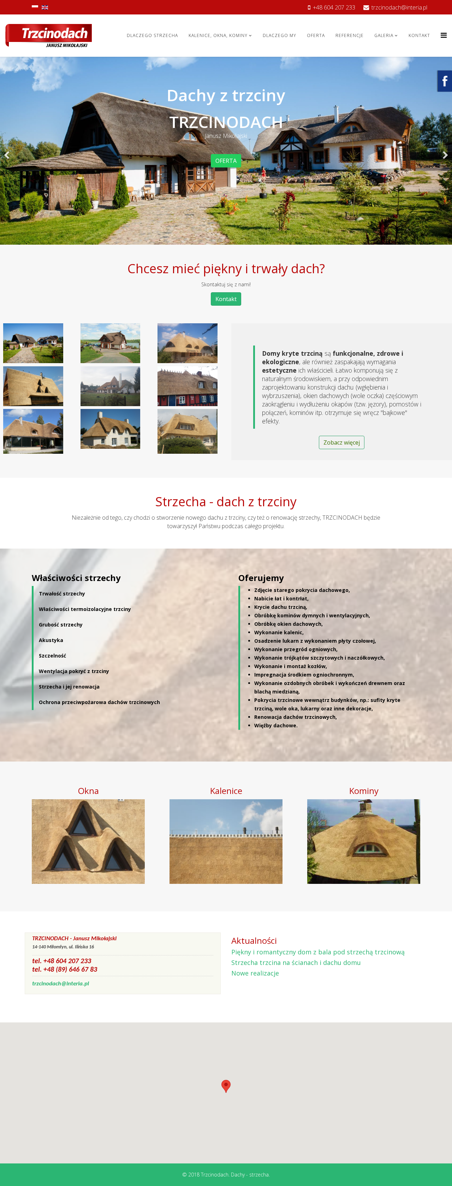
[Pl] (35, 7)
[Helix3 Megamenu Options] (444, 35)
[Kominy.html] (363, 841)
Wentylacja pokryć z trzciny (74, 671)
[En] (45, 7)
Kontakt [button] (226, 299)
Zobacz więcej (341, 442)
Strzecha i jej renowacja (69, 686)
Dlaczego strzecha (152, 35)
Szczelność (52, 655)
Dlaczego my (279, 35)
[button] (226, 1086)
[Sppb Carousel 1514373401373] (7, 151)
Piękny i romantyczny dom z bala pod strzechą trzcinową (318, 952)
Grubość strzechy (61, 624)
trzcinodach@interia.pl (399, 7)
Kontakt (419, 35)
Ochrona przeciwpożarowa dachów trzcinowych (99, 702)
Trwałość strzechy (62, 593)
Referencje (349, 35)
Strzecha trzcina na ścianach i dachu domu (296, 962)
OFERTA (226, 161)
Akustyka (51, 640)
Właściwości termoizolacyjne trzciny (85, 609)
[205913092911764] (445, 81)
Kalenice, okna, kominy (218, 35)
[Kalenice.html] (226, 841)
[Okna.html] (88, 841)
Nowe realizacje (255, 973)
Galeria (383, 35)
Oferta (316, 35)
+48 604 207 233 (334, 7)
